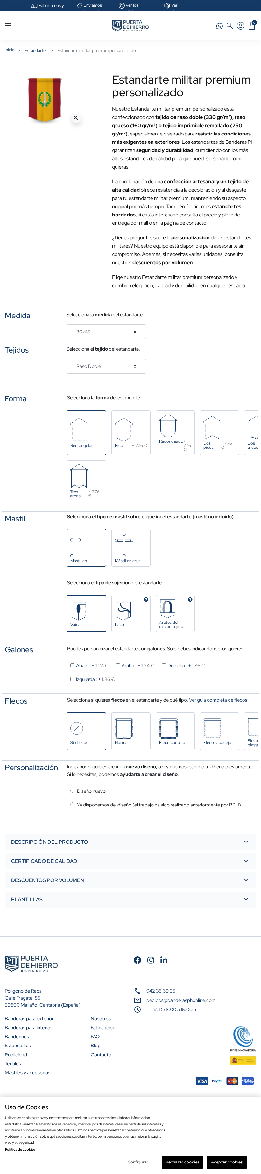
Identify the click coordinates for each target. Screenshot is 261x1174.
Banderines (17, 1036)
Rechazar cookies (182, 1162)
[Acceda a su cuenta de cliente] (240, 25)
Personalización (31, 767)
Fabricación (103, 1028)
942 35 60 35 (160, 991)
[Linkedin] (164, 959)
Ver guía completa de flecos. (219, 699)
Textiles (13, 1064)
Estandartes (36, 50)
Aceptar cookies (227, 1162)
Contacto (101, 1055)
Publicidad (16, 1055)
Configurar (138, 1162)
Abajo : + (92, 665)
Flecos (16, 701)
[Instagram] (151, 959)
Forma (16, 399)
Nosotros (101, 1019)
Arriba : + (138, 665)
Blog (96, 1045)
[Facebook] (138, 959)
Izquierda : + (95, 679)
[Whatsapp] (219, 25)
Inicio (10, 50)
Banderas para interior (28, 1028)
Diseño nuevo (91, 791)
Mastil (15, 518)
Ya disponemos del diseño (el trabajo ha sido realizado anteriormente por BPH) (159, 804)
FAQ (95, 1036)
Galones (19, 649)
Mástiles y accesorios (27, 1072)
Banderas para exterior (29, 1019)
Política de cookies (20, 1149)
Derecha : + (186, 665)
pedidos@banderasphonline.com (181, 1000)
